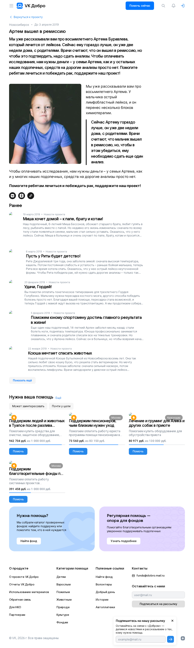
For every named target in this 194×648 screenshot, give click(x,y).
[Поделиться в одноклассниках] (21, 195)
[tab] (28, 406)
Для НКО (15, 607)
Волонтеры (104, 584)
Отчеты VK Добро (21, 584)
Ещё (58, 398)
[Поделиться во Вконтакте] (12, 195)
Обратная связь (20, 599)
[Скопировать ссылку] (30, 195)
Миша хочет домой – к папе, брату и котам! (63, 219)
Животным (64, 599)
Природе (63, 607)
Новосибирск (19, 25)
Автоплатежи (105, 607)
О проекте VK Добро (24, 576)
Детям (61, 576)
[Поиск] (164, 5)
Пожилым (63, 592)
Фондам (62, 622)
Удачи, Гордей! (38, 287)
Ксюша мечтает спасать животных (60, 353)
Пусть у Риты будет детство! (53, 256)
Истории (102, 599)
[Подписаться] (170, 639)
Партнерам (17, 614)
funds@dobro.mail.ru (150, 575)
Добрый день (105, 592)
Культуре (62, 614)
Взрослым (63, 584)
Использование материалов (29, 592)
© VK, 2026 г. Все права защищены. (34, 638)
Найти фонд (104, 576)
